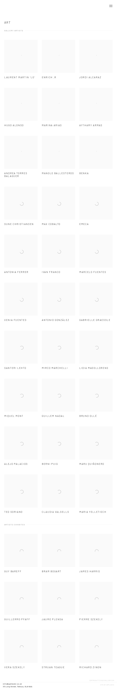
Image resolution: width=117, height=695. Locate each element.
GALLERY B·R (15, 6)
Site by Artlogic (107, 685)
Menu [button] (110, 6)
